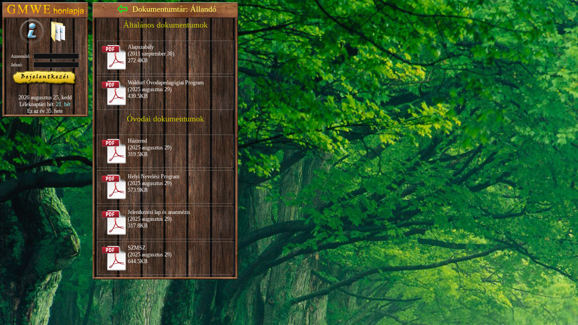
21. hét (63, 104)
